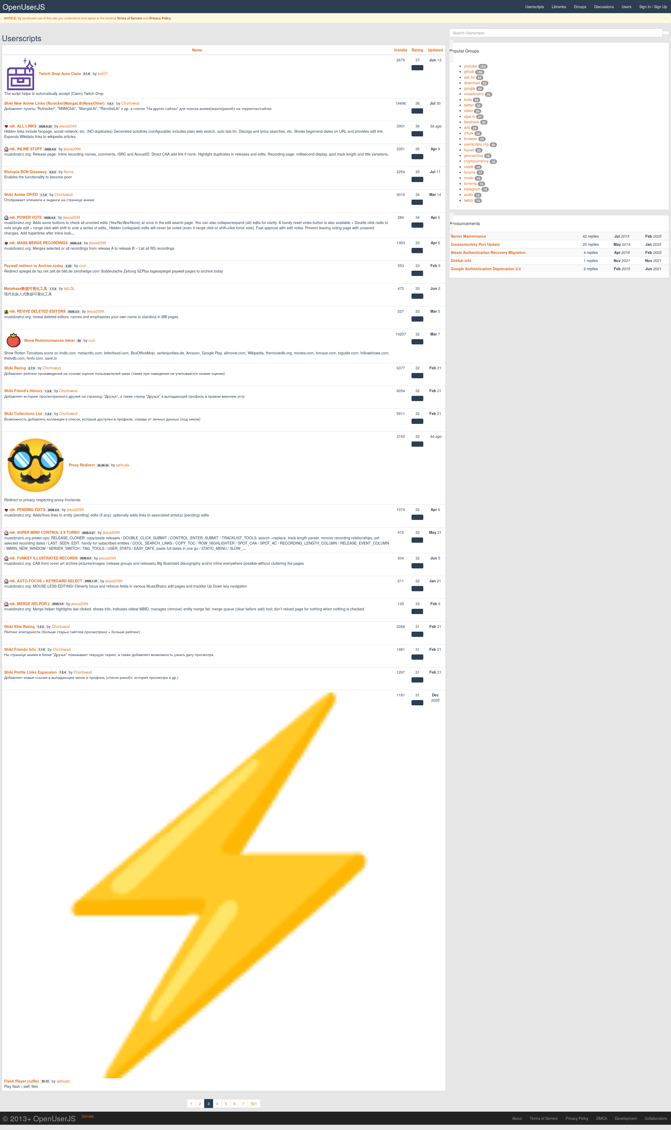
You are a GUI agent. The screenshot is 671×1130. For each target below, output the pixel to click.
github (469, 71)
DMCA (601, 1118)
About (517, 1118)
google (469, 88)
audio (468, 194)
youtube (470, 65)
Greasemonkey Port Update (475, 244)
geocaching (473, 155)
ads (467, 127)
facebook (471, 121)
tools (468, 99)
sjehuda (122, 464)
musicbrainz (474, 93)
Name (197, 49)
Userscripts (534, 6)
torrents (470, 183)
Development (626, 1118)
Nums (68, 171)
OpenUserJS (24, 6)
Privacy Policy (160, 18)
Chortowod (130, 103)
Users (626, 6)
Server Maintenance (468, 236)
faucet (469, 149)
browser (470, 138)
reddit (468, 166)
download (472, 82)
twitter (469, 105)
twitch (468, 200)
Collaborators (656, 1118)
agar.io (469, 116)
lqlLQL (69, 288)
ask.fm (469, 77)
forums (469, 172)
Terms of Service (129, 18)
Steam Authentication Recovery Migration (488, 252)
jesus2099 (68, 126)
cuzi (82, 265)
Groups (580, 6)
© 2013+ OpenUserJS (39, 1118)
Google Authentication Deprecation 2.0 (486, 268)
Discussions (604, 6)
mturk (468, 133)
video (468, 110)
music (469, 177)
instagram (472, 188)
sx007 (103, 73)
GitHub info (461, 260)
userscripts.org (476, 144)
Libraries (559, 6)
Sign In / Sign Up (653, 6)
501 (254, 1103)
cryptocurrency (476, 160)
